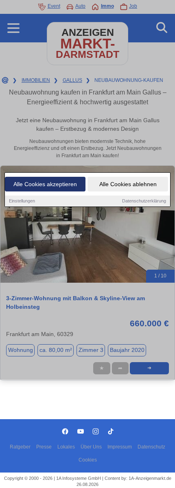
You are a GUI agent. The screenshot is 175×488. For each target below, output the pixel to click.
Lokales (66, 447)
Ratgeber (20, 447)
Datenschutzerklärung (144, 200)
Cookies (88, 460)
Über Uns (91, 447)
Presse (44, 447)
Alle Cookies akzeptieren (45, 184)
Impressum (119, 447)
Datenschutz (151, 447)
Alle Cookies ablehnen (128, 184)
